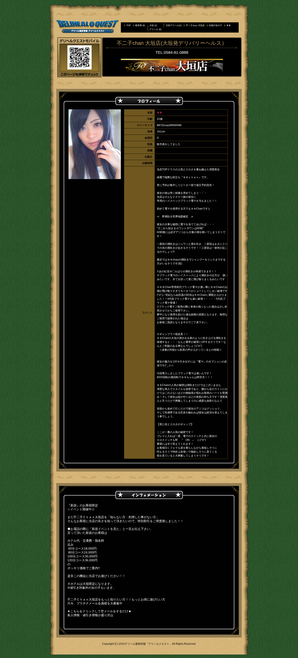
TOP (128, 25)
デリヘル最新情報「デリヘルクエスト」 (148, 643)
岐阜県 (138, 25)
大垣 (151, 25)
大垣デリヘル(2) (174, 25)
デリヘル (153, 29)
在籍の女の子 (215, 25)
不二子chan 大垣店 (195, 25)
